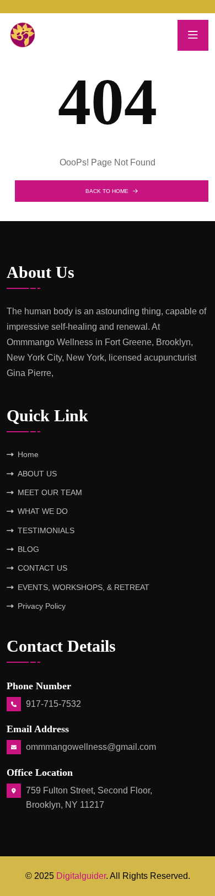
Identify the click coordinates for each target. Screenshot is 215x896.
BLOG (28, 549)
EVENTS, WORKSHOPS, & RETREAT (83, 587)
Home (28, 454)
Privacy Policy (42, 606)
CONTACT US (42, 568)
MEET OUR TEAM (50, 492)
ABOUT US (37, 473)
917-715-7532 (53, 704)
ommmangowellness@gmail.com (91, 747)
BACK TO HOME (106, 191)
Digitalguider (81, 876)
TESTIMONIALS (46, 530)
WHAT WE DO (43, 511)
